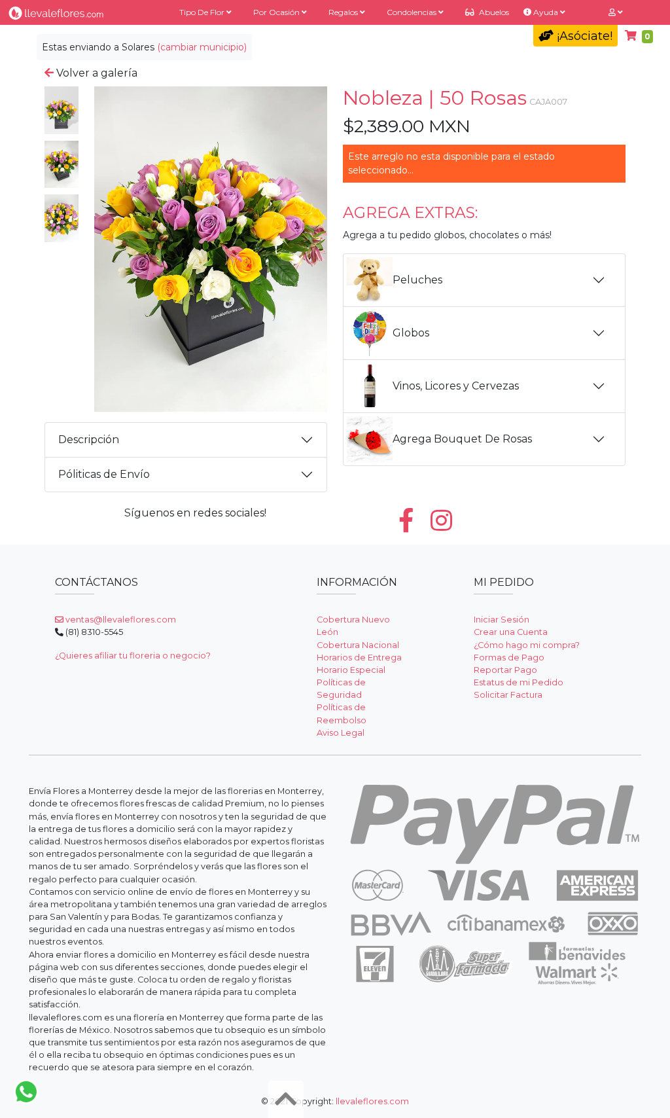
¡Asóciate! (583, 36)
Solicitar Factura (508, 695)
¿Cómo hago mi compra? (527, 645)
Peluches (417, 280)
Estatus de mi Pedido (518, 682)
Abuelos (493, 12)
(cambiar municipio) (202, 47)
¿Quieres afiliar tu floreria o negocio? (133, 655)
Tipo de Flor (202, 12)
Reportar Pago (505, 670)
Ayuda (545, 12)
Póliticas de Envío (104, 474)
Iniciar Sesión (501, 619)
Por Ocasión (277, 12)
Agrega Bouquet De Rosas (462, 439)
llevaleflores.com (372, 1101)
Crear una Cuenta (511, 632)
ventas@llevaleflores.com (119, 619)
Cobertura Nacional (358, 645)
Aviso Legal (340, 733)
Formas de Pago (509, 657)
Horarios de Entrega (359, 657)
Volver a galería (95, 73)
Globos (411, 333)
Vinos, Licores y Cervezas (456, 386)
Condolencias (412, 12)
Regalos (344, 12)
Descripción (88, 439)
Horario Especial (351, 670)
